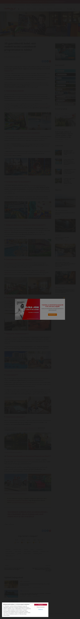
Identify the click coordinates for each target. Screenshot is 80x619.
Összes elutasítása (41, 607)
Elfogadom (40, 604)
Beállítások (40, 609)
